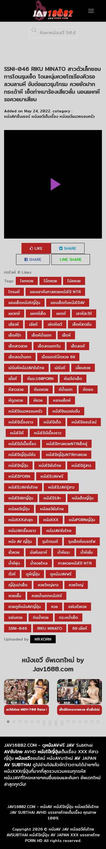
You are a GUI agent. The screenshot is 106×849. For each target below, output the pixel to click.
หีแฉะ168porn (40, 379)
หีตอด (88, 389)
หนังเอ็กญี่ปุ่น (82, 498)
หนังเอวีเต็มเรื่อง (45, 116)
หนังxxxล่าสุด (20, 520)
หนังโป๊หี (17, 433)
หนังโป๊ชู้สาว (81, 465)
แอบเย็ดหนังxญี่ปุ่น (24, 303)
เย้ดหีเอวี (55, 324)
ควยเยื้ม (14, 596)
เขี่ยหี (12, 379)
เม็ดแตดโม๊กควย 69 (58, 357)
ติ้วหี (11, 574)
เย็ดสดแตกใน (49, 346)
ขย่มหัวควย (77, 607)
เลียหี (33, 324)
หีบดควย (41, 389)
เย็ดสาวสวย (17, 346)
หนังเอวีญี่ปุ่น (19, 509)
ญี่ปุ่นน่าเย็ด (17, 585)
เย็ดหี (66, 335)
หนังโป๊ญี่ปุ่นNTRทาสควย (66, 455)
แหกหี (61, 313)
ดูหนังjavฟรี (60, 574)
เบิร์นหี (60, 368)
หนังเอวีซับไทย (52, 509)
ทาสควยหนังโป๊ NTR (75, 563)
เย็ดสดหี (78, 346)
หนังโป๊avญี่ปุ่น (20, 498)
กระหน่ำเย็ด (68, 617)
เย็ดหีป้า (14, 335)
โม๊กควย (50, 281)
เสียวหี (13, 324)
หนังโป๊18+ (52, 498)
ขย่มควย (15, 617)
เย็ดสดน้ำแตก (19, 357)
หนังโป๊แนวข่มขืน (66, 411)
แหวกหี (14, 313)
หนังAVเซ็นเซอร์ (17, 116)
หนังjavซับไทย (58, 531)
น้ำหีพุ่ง (14, 563)
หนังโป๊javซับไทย (23, 487)
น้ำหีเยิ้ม (86, 552)
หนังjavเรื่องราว (22, 531)
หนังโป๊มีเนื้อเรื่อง (22, 444)
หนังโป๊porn (19, 476)
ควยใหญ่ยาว (48, 585)
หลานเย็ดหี (62, 400)
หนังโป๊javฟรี (51, 476)
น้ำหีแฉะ (63, 552)
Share (69, 248)
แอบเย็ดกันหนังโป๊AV (68, 303)
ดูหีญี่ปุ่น (33, 574)
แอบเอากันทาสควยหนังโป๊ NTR (55, 292)
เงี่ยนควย (83, 368)
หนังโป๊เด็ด (52, 422)
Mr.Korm (43, 639)
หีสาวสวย (16, 389)
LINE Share (71, 259)
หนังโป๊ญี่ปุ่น (18, 465)
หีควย (38, 400)
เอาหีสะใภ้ (84, 313)
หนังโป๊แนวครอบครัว (25, 411)
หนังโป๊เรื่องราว (20, 422)
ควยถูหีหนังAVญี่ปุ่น (24, 607)
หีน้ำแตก (66, 389)
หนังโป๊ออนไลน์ (83, 422)
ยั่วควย (14, 552)
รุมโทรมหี (50, 541)
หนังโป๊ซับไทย (50, 465)
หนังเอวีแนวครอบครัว (77, 116)
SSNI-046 (17, 628)
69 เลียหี (79, 628)
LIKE (37, 248)
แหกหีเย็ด (38, 313)
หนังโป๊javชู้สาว (61, 487)
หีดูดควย (15, 400)
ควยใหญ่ (76, 585)
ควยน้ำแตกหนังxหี (47, 596)
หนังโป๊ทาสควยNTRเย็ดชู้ (66, 444)
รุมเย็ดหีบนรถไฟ (81, 541)
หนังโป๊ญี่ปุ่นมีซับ (22, 455)
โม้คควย (74, 281)
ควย (54, 607)
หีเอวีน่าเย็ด (73, 379)
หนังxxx (50, 520)
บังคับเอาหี (38, 552)
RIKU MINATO (49, 628)
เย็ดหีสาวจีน (82, 324)
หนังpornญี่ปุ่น (82, 520)
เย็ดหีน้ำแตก (42, 335)
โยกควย (26, 281)
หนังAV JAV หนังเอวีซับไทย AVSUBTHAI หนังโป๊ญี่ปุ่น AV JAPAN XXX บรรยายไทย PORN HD (53, 835)
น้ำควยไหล (39, 563)
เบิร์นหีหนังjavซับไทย (26, 368)
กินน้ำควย (41, 617)
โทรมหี (14, 292)
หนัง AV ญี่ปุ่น (20, 541)
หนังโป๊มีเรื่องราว (47, 433)
